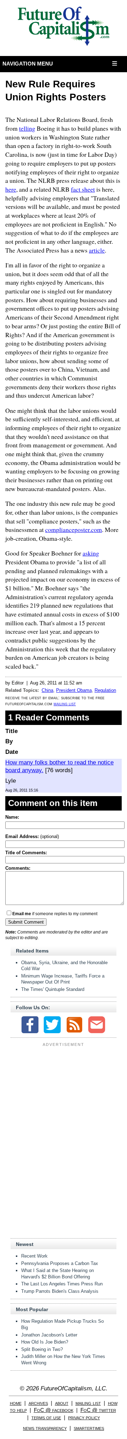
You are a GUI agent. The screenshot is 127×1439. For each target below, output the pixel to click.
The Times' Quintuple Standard (52, 989)
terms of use (46, 1417)
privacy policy (84, 1417)
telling (27, 128)
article (97, 250)
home (16, 1403)
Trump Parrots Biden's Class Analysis (59, 1291)
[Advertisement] (63, 1093)
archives (38, 1403)
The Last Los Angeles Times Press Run (62, 1283)
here (10, 189)
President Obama (74, 690)
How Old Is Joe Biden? (44, 1342)
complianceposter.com (73, 529)
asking (91, 553)
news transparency (45, 1428)
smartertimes (89, 1428)
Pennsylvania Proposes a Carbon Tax (59, 1263)
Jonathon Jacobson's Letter (49, 1335)
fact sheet (83, 189)
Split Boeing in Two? (42, 1349)
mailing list (65, 703)
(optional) (32, 836)
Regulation (105, 690)
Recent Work (34, 1256)
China (47, 690)
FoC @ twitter (98, 1410)
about (61, 1403)
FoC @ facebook (53, 1410)
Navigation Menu (27, 64)
